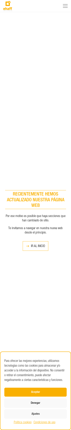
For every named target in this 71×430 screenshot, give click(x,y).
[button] (65, 6)
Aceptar (35, 392)
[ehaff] (7, 6)
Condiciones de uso (44, 422)
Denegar (35, 403)
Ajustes (36, 414)
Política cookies (23, 422)
